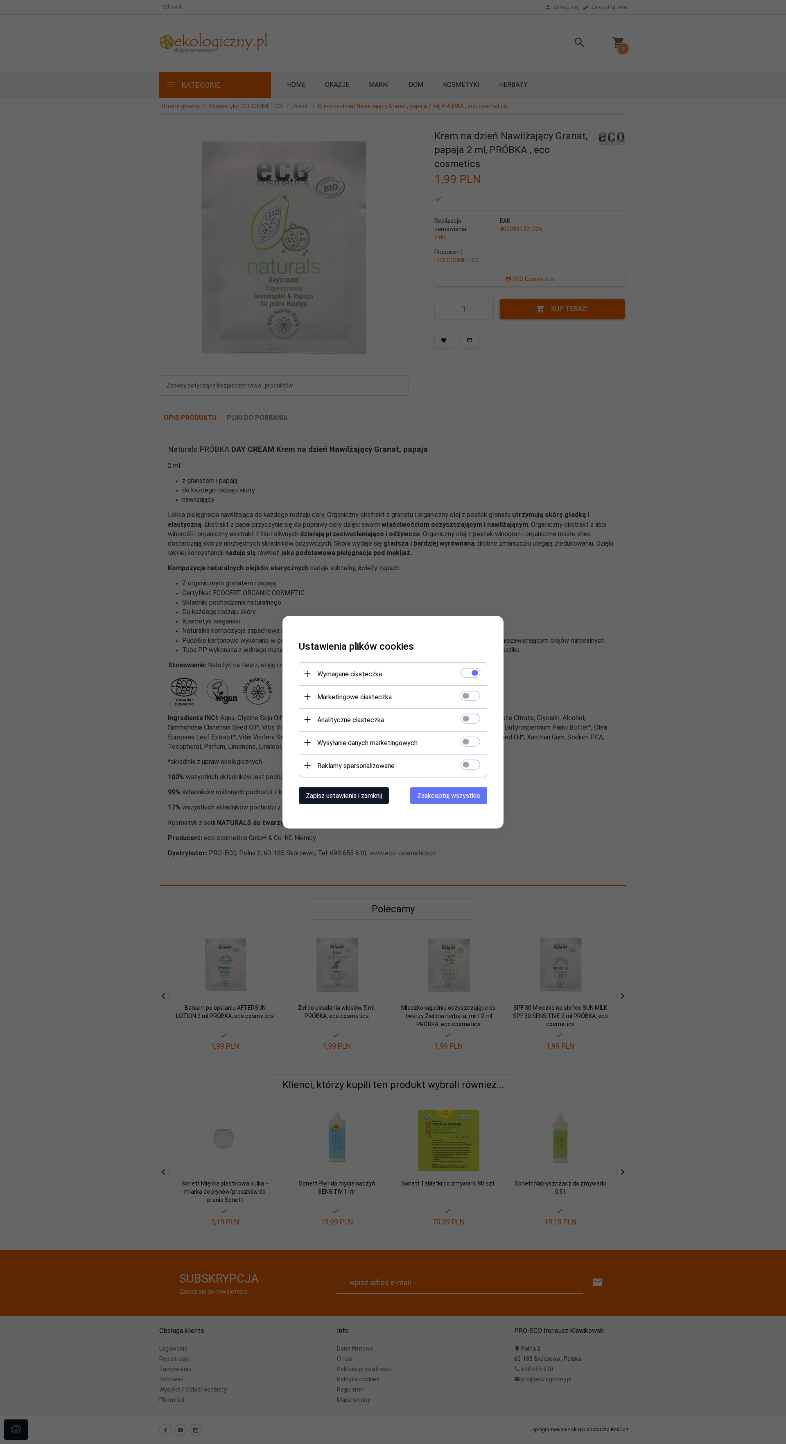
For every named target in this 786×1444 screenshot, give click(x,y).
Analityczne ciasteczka (350, 719)
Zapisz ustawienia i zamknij (344, 795)
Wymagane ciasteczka (349, 674)
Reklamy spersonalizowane (356, 765)
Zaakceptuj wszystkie (448, 795)
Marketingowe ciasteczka (354, 696)
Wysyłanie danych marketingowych (367, 742)
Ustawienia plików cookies (356, 646)
